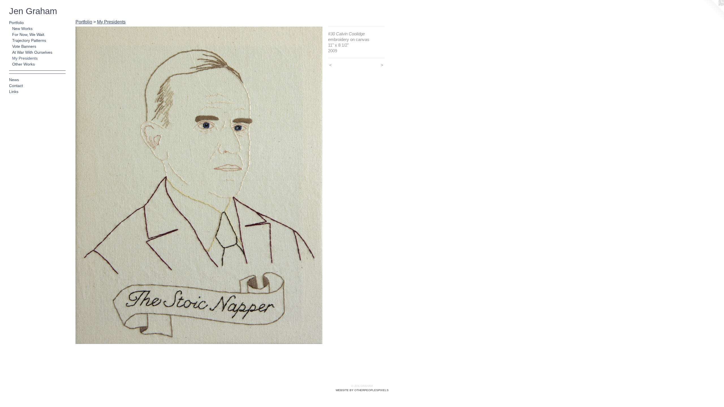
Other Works (23, 64)
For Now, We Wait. (28, 34)
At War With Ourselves (32, 52)
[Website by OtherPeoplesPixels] (712, 11)
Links (13, 91)
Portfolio (16, 22)
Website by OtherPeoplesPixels (362, 390)
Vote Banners (24, 46)
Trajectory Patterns (29, 40)
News (14, 79)
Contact (16, 85)
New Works (22, 28)
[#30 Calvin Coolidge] (199, 185)
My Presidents (25, 58)
